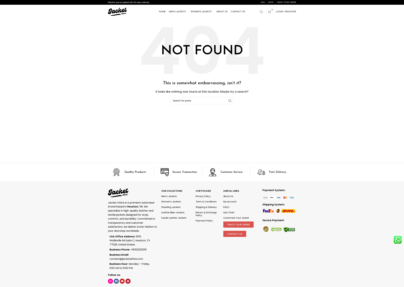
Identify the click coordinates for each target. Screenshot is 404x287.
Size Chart (229, 212)
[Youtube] (122, 281)
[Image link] (278, 197)
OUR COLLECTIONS (171, 190)
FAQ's (226, 207)
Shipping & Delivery (206, 207)
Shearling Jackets (171, 207)
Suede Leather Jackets (173, 217)
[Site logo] (117, 11)
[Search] (261, 12)
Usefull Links (231, 190)
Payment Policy (204, 220)
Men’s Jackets (169, 196)
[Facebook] (116, 281)
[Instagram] (110, 281)
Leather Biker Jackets (172, 212)
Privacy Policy (203, 196)
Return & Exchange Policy (206, 214)
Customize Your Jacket (236, 217)
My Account (230, 201)
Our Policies (203, 190)
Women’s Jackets (171, 201)
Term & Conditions (206, 201)
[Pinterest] (128, 281)
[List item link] (130, 250)
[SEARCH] (230, 100)
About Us (228, 196)
